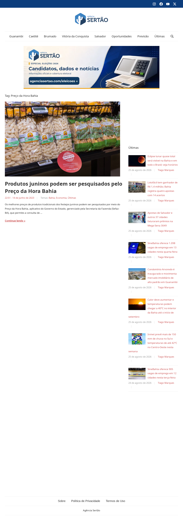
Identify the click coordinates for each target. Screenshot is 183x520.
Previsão (143, 36)
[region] (153, 117)
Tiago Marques (166, 170)
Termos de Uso (115, 501)
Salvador (100, 36)
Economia (61, 197)
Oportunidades (122, 36)
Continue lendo (14, 220)
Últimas (159, 36)
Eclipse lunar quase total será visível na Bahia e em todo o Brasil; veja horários (163, 160)
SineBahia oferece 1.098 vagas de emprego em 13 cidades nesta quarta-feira (162, 247)
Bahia (52, 197)
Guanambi (16, 36)
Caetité (33, 36)
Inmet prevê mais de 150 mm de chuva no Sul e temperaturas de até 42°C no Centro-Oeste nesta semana (152, 343)
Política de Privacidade (85, 501)
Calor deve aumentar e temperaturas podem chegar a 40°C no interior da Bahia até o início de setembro (152, 308)
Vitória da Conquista (75, 36)
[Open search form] (172, 36)
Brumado (50, 36)
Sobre (61, 501)
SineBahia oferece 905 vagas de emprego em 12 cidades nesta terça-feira (162, 373)
